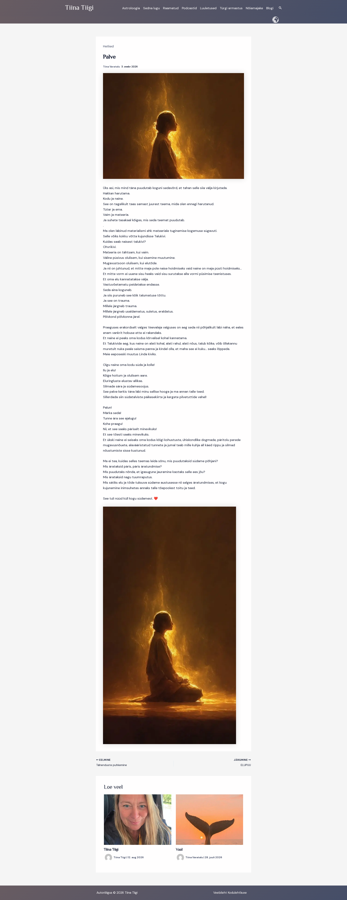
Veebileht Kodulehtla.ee (230, 893)
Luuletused (208, 8)
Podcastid (189, 8)
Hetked (108, 46)
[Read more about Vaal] (209, 819)
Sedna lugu (151, 8)
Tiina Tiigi (111, 850)
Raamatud (171, 8)
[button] (280, 8)
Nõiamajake (254, 8)
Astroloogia (131, 8)
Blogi (269, 8)
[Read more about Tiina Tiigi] (137, 819)
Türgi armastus (231, 8)
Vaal (179, 850)
